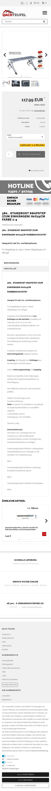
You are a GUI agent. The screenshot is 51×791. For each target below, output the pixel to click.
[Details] (44, 534)
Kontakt (5, 649)
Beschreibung (11, 263)
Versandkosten (39, 111)
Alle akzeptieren (25, 774)
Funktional (11, 765)
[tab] (25, 263)
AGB (3, 642)
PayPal (9, 762)
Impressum (6, 634)
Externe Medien (13, 759)
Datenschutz (7, 646)
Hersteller (10, 269)
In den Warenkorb (31, 154)
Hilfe (4, 672)
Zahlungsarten (7, 664)
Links (4, 676)
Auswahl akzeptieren (25, 786)
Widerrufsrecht (8, 638)
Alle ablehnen (25, 780)
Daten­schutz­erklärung (39, 751)
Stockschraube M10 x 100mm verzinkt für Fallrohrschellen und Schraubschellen (21, 528)
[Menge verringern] (12, 155)
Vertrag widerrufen (10, 685)
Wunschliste (37, 171)
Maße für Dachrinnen (10, 679)
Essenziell (10, 756)
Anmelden (6, 696)
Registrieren (6, 700)
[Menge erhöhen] (12, 152)
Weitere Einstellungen (10, 769)
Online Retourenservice (11, 668)
